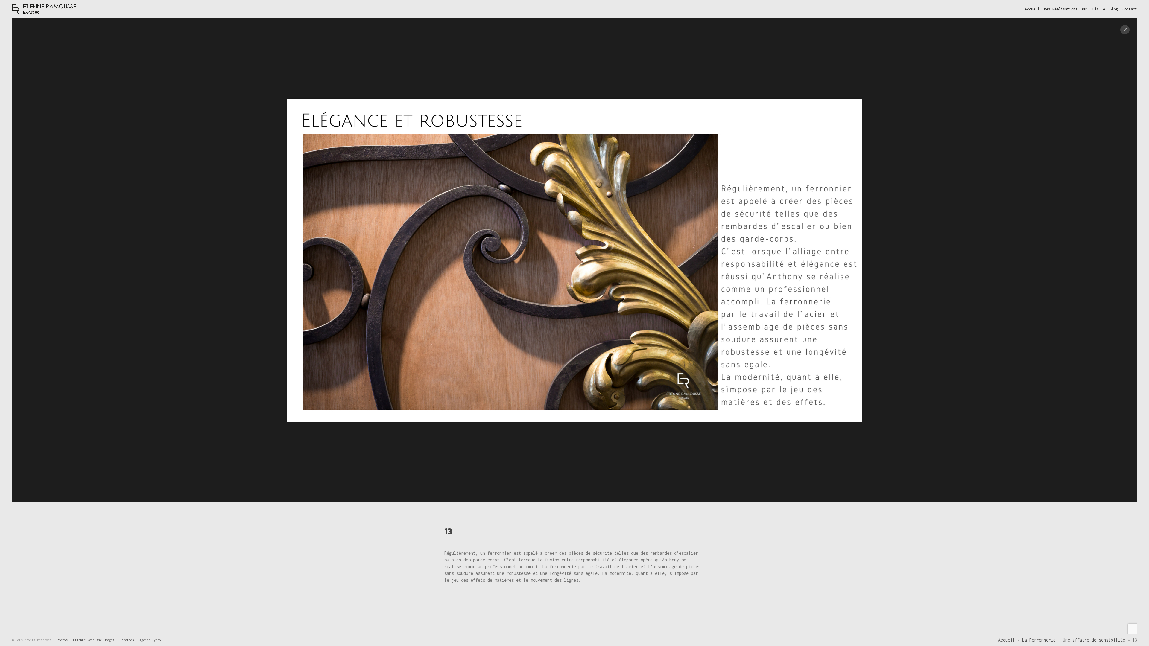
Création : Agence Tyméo (140, 640)
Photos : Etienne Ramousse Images (86, 640)
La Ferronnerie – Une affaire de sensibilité (1073, 639)
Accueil (1006, 639)
